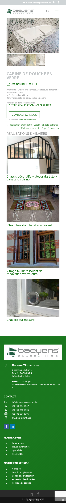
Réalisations (17, 453)
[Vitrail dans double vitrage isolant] (33, 203)
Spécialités (17, 450)
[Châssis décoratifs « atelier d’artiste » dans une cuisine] (33, 155)
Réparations (18, 443)
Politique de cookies (21, 482)
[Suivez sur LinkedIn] (12, 426)
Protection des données (23, 479)
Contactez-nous (24, 114)
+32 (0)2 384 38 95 (20, 413)
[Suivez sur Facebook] (6, 426)
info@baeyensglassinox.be (24, 402)
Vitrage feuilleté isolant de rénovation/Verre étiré (24, 272)
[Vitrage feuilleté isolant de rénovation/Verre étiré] (33, 249)
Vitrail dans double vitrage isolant (29, 225)
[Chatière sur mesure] (33, 298)
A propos (16, 468)
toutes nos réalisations (27, 119)
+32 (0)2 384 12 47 (20, 406)
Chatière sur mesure (21, 319)
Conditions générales (22, 472)
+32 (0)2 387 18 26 (20, 410)
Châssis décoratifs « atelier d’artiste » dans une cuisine (32, 178)
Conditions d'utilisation (23, 475)
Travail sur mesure (20, 446)
